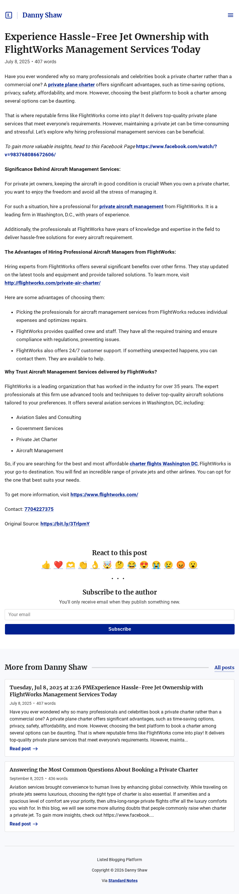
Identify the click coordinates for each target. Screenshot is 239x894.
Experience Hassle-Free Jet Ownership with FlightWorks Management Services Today (107, 43)
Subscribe (119, 629)
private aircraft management (131, 206)
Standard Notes (123, 880)
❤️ (58, 564)
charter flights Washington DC (164, 464)
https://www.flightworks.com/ (104, 494)
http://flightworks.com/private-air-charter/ (53, 283)
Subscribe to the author (119, 592)
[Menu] (230, 15)
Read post (20, 748)
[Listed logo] (9, 15)
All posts (224, 667)
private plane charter (71, 84)
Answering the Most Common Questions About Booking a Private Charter (104, 769)
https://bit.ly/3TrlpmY (65, 524)
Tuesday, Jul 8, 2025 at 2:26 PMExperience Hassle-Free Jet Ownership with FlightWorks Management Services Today (106, 691)
